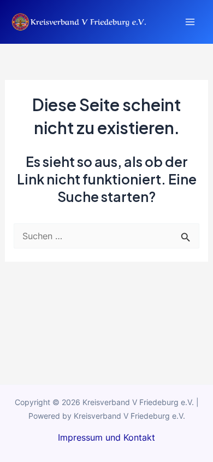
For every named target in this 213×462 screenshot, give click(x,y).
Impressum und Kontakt (106, 437)
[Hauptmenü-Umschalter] (189, 22)
